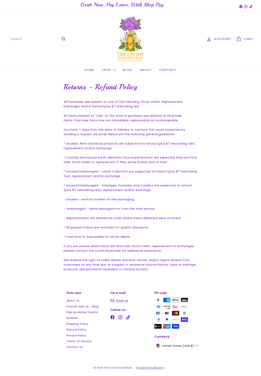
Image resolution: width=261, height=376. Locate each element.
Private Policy (76, 335)
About (146, 70)
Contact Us (74, 347)
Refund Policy (76, 330)
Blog (127, 70)
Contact (167, 70)
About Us (72, 300)
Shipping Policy (77, 324)
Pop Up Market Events (82, 312)
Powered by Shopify (150, 368)
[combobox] (38, 39)
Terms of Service (79, 341)
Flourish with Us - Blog (82, 306)
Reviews (72, 318)
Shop (107, 70)
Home (89, 70)
